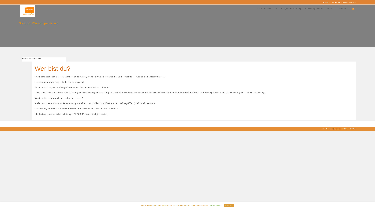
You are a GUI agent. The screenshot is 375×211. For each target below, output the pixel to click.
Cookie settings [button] (215, 205)
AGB (39, 58)
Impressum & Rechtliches (341, 129)
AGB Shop (353, 129)
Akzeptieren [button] (229, 205)
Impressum (25, 58)
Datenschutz (33, 58)
